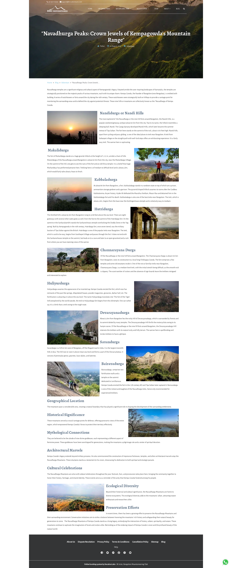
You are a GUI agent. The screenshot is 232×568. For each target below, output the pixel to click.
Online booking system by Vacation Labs (100, 564)
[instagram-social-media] (124, 553)
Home (49, 83)
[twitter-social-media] (107, 553)
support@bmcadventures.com (71, 2)
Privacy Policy (103, 542)
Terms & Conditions (120, 542)
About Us (71, 542)
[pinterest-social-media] (119, 553)
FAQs (116, 547)
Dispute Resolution (86, 542)
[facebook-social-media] (102, 553)
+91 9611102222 (53, 2)
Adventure (130, 46)
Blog (56, 83)
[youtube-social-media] (130, 553)
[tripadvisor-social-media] (113, 553)
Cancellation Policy (140, 542)
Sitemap (155, 542)
